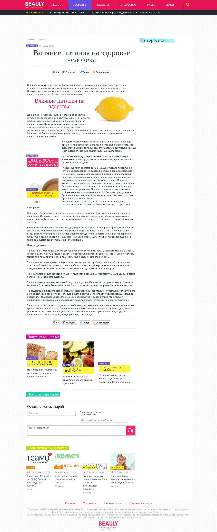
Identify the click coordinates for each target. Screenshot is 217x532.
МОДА (151, 4)
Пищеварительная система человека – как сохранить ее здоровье (43, 162)
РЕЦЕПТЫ (103, 4)
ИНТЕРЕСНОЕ (128, 4)
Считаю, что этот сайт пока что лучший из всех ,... (66, 479)
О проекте (89, 503)
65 (87, 472)
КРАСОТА (57, 4)
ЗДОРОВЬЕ (79, 4)
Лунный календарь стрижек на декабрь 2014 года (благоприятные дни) (126, 12)
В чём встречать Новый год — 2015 (67, 12)
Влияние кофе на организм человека (42, 194)
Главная (30, 39)
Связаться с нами (141, 503)
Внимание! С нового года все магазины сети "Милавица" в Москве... (123, 479)
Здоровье (42, 39)
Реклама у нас (113, 503)
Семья (30, 467)
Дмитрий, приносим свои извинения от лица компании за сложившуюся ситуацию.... (95, 482)
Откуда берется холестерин (111, 368)
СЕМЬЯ (169, 4)
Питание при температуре (73, 370)
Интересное (89, 467)
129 (32, 472)
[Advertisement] (108, 24)
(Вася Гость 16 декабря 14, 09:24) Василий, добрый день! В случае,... (39, 480)
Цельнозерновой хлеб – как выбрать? (41, 363)
